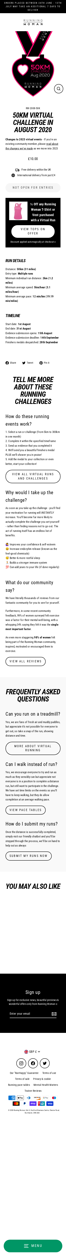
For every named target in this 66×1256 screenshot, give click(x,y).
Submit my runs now (29, 856)
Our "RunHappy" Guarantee (24, 1072)
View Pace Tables (26, 810)
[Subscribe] (53, 1014)
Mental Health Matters (46, 1084)
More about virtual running (33, 748)
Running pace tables (19, 1084)
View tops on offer (33, 231)
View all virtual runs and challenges (33, 476)
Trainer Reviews (33, 1090)
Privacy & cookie (42, 1078)
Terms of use (49, 1072)
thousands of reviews (36, 598)
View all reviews (26, 661)
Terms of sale (22, 1078)
